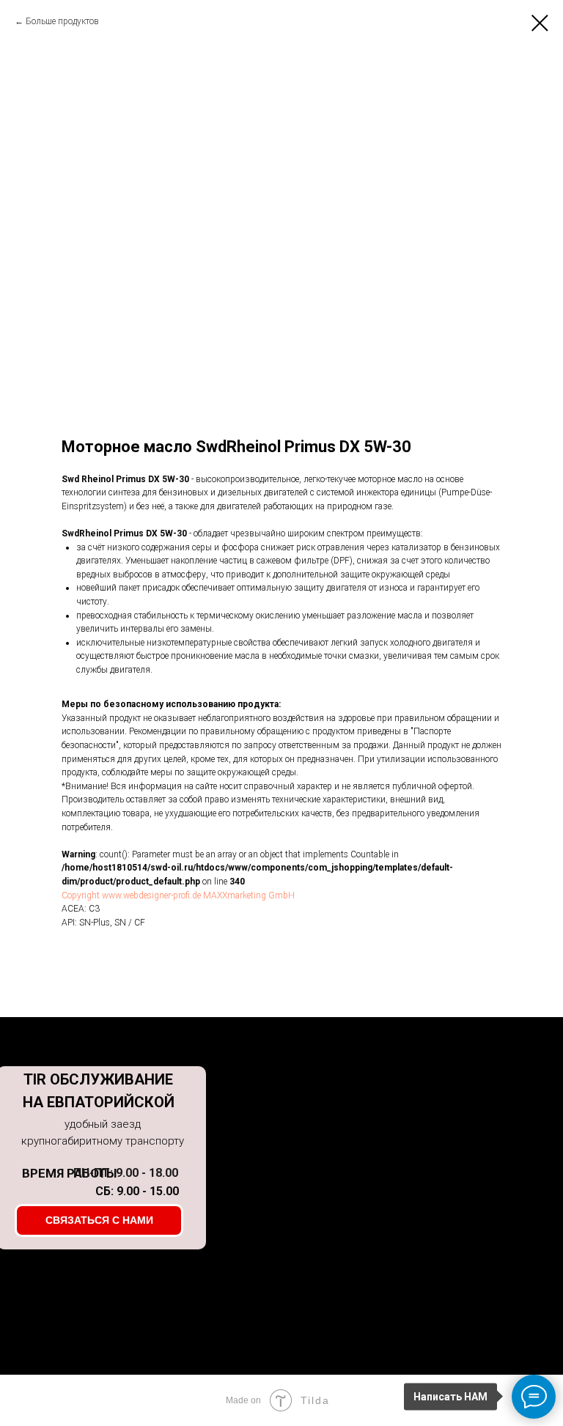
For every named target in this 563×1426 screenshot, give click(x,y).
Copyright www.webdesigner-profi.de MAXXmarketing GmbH (178, 895)
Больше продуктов (62, 21)
